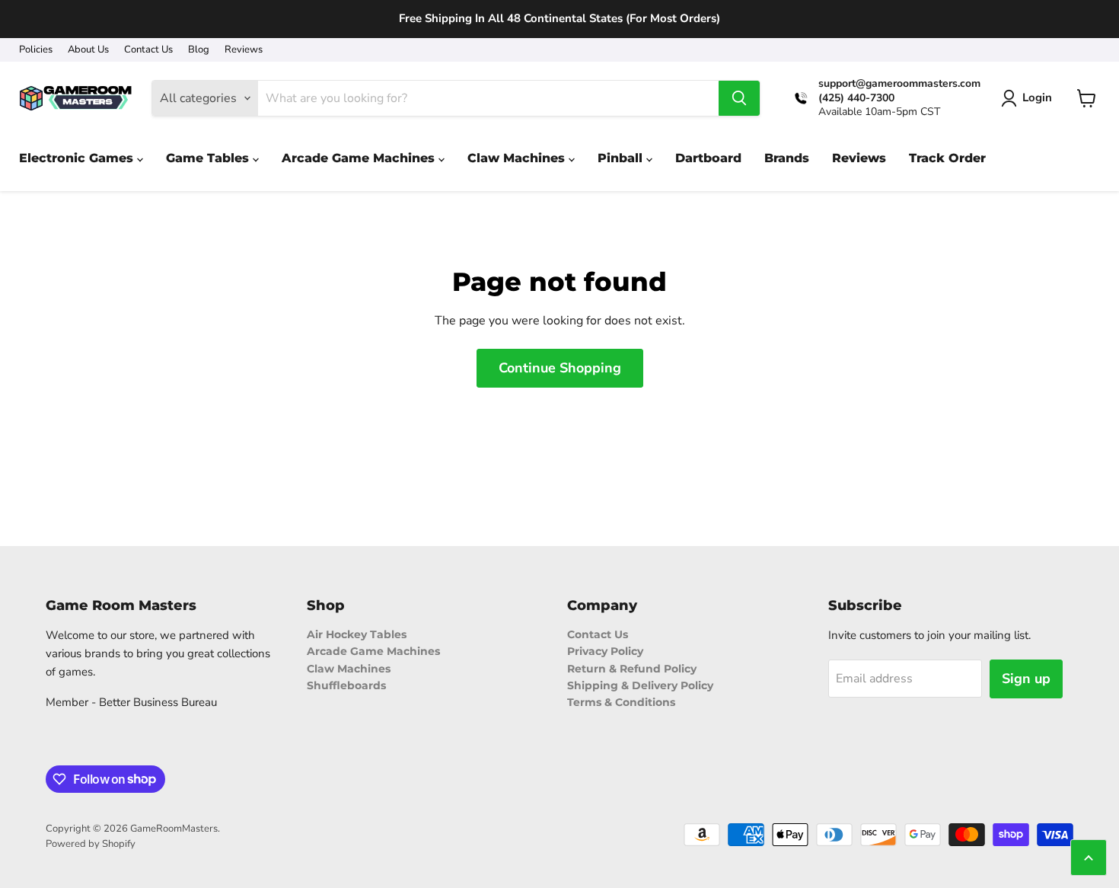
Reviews (244, 50)
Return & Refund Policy (632, 669)
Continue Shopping (560, 368)
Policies (36, 50)
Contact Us (148, 50)
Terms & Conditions (621, 702)
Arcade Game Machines (373, 651)
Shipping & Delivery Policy (640, 685)
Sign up (1026, 678)
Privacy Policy (605, 651)
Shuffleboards (346, 685)
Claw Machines (349, 669)
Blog (198, 50)
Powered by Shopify (90, 844)
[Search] (739, 98)
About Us (88, 50)
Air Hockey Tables (356, 634)
